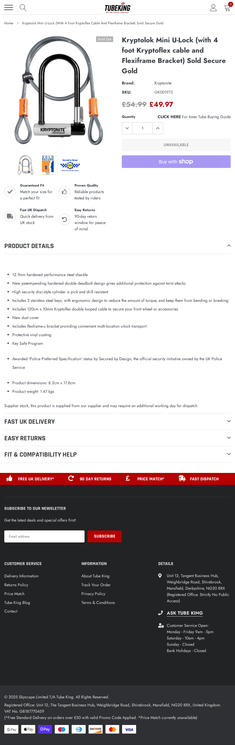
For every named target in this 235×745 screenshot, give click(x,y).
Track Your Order (96, 585)
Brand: (128, 83)
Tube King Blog (17, 602)
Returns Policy (16, 585)
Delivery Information (21, 576)
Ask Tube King (185, 613)
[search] (23, 7)
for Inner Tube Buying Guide (194, 117)
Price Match (14, 594)
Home (8, 23)
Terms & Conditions (98, 602)
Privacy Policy (93, 594)
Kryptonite (162, 83)
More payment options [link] (176, 176)
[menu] (8, 7)
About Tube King (95, 576)
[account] (213, 7)
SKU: (127, 92)
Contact (10, 611)
